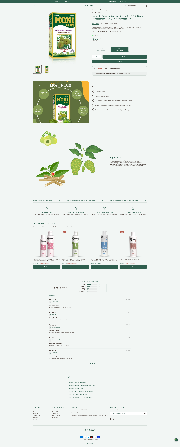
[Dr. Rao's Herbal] (90, 6)
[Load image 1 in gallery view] (37, 69)
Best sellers (38, 223)
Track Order (55, 417)
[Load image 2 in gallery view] (46, 69)
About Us (35, 417)
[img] (52, 299)
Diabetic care (36, 415)
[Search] (140, 5)
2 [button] (88, 363)
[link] (84, 159)
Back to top (90, 443)
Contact (35, 419)
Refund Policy (55, 413)
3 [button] (90, 363)
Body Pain (35, 413)
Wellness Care (36, 411)
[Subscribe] (145, 413)
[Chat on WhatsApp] (176, 439)
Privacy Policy (55, 411)
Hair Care (50, 223)
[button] (95, 13)
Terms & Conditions (57, 415)
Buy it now (119, 61)
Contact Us (55, 410)
